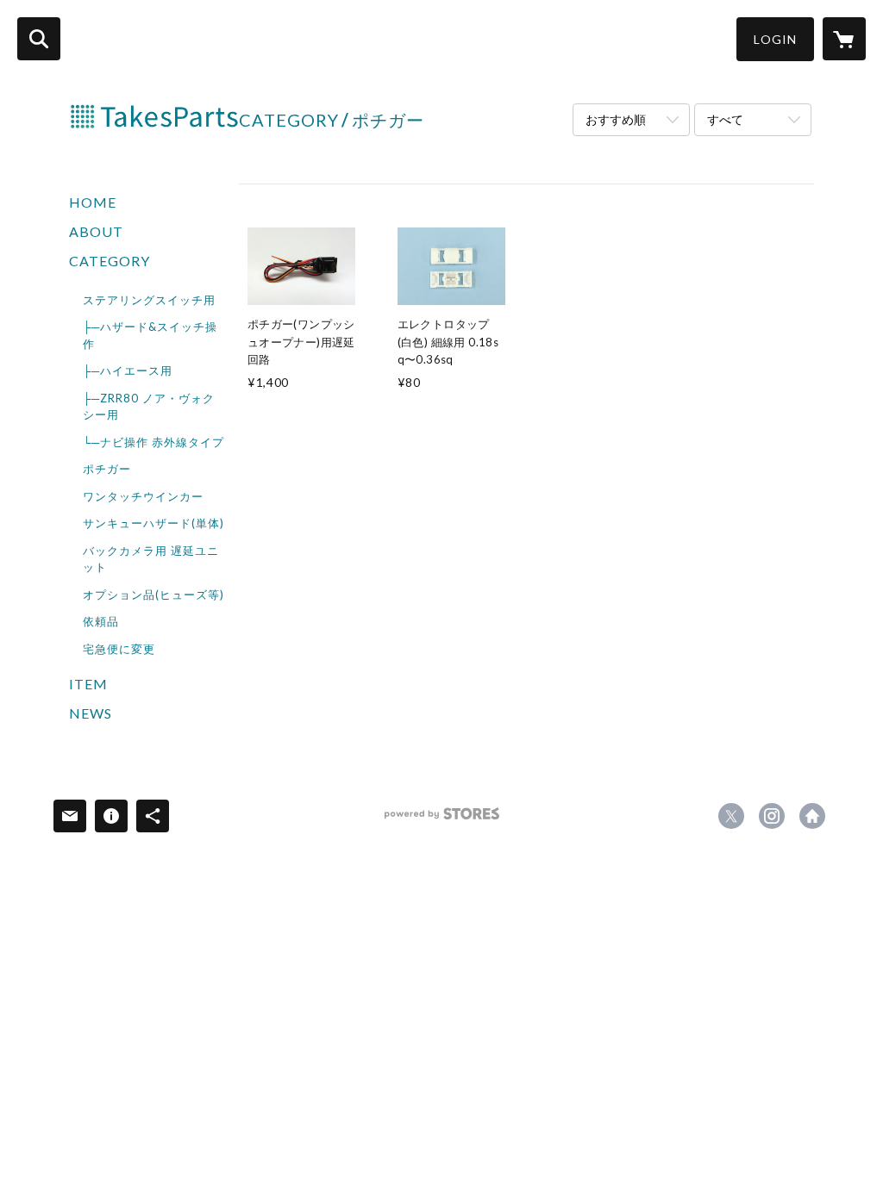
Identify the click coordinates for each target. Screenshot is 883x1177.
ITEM (88, 684)
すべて (725, 119)
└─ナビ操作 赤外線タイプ (153, 442)
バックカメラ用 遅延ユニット (151, 559)
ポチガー (107, 469)
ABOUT (96, 231)
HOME (92, 202)
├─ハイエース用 (127, 370)
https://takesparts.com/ (812, 816)
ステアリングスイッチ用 (149, 300)
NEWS (90, 713)
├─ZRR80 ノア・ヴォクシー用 (149, 406)
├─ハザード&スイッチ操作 (150, 335)
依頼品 (101, 621)
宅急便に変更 (119, 649)
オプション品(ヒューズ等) (153, 594)
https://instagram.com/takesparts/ (772, 816)
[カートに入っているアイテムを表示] (844, 38)
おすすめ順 (616, 119)
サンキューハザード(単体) (153, 523)
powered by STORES (441, 819)
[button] (775, 39)
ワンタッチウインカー (143, 496)
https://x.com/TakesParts (731, 816)
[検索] (38, 38)
